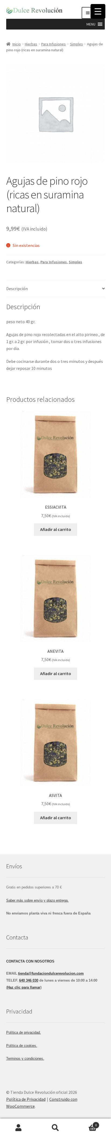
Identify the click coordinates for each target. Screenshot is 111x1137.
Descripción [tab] (17, 288)
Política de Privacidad (26, 1099)
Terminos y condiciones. (25, 1058)
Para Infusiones (53, 44)
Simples (76, 44)
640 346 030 (28, 980)
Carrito (85, 1123)
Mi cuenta (18, 1128)
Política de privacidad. (23, 1032)
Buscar (55, 1128)
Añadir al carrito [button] (55, 529)
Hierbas (31, 44)
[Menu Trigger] (98, 11)
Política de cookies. (21, 1046)
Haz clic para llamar (23, 987)
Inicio (16, 44)
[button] (90, 24)
